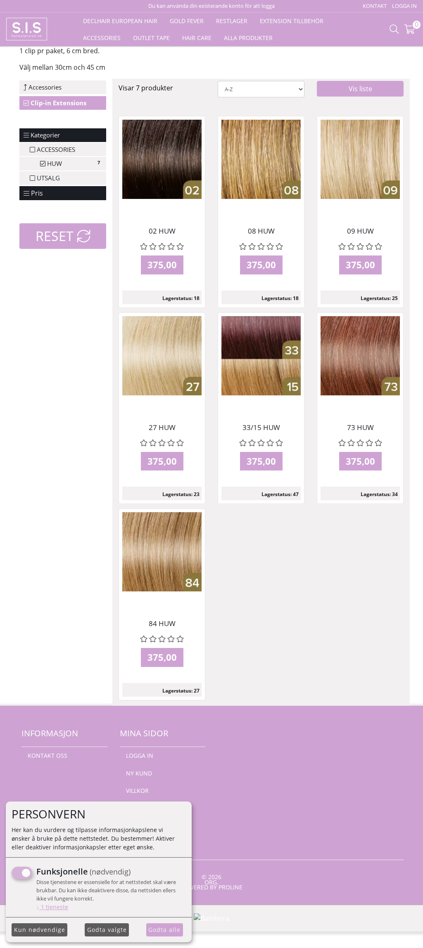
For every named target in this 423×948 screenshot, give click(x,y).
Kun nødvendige (39, 930)
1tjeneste (52, 907)
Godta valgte (107, 930)
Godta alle (164, 930)
